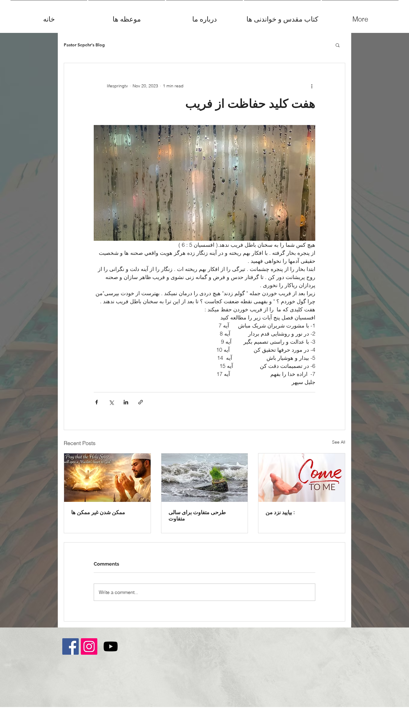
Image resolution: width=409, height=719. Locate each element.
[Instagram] (89, 646)
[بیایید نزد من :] (301, 477)
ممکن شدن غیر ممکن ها (98, 512)
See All (338, 442)
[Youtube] (110, 646)
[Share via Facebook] (96, 402)
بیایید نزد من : (280, 512)
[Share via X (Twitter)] (111, 402)
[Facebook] (70, 646)
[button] (337, 44)
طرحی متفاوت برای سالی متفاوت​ (197, 515)
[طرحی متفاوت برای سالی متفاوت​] (204, 477)
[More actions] (311, 85)
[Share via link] (140, 402)
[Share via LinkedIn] (126, 402)
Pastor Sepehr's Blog (84, 45)
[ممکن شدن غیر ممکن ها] (107, 477)
